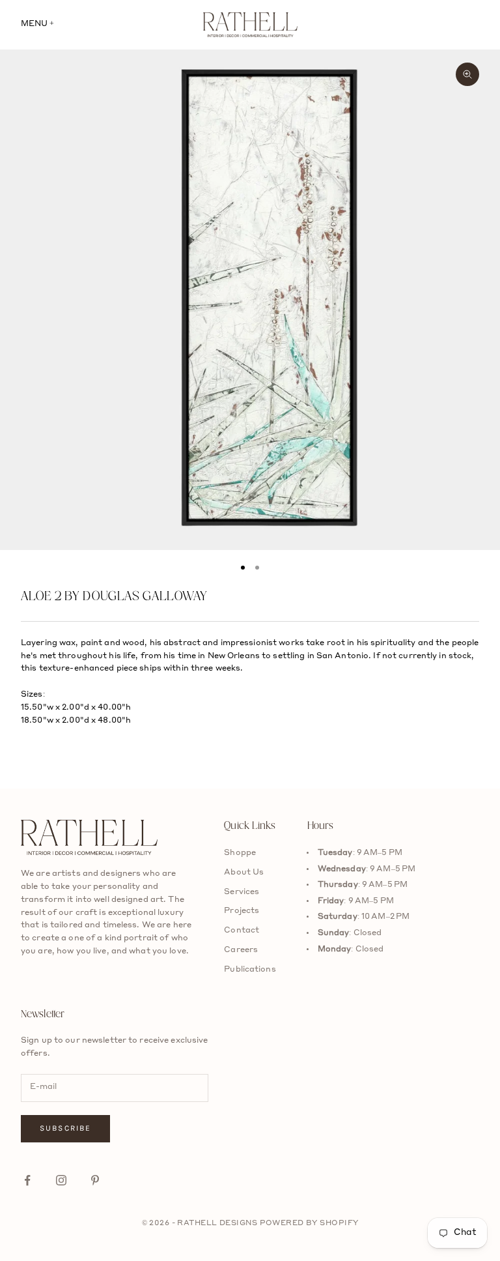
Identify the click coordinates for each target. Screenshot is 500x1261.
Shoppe (240, 853)
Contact (241, 931)
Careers (241, 950)
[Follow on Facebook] (27, 1180)
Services (241, 892)
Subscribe (65, 1128)
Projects (241, 911)
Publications (249, 970)
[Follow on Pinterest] (95, 1180)
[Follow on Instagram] (61, 1180)
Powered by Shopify (309, 1223)
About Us (244, 873)
